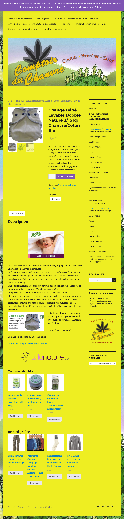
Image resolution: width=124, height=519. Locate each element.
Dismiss (100, 7)
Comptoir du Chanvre (16, 507)
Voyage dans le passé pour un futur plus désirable (32, 24)
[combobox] (102, 363)
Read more (34, 416)
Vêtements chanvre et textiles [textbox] (101, 364)
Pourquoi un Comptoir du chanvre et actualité (76, 19)
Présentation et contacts (20, 19)
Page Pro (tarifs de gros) (54, 29)
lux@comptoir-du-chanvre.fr (100, 208)
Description (17, 213)
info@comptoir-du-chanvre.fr (101, 129)
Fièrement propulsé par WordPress (40, 507)
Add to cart (65, 176)
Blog (104, 24)
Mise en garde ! (42, 19)
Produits (66, 24)
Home (10, 101)
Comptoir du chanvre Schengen (23, 29)
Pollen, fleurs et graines (87, 24)
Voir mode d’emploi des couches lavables (27, 343)
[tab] (17, 213)
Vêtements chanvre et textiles (28, 101)
